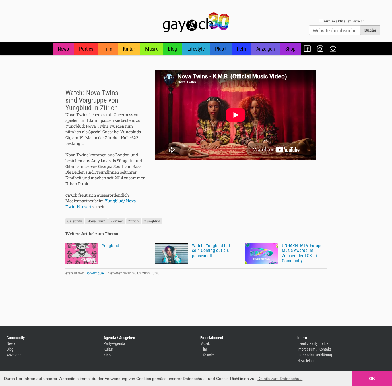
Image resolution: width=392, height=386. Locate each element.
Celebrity (74, 221)
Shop (290, 49)
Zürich (133, 221)
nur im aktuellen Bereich (344, 21)
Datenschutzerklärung (314, 355)
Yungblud (152, 221)
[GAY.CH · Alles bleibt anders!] (196, 22)
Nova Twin (96, 221)
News (63, 49)
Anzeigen (265, 49)
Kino (107, 355)
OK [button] (372, 378)
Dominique (94, 273)
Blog (172, 49)
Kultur (129, 49)
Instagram (320, 49)
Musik (151, 49)
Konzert (116, 221)
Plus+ (220, 49)
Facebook (307, 49)
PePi (241, 49)
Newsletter (333, 49)
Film (108, 49)
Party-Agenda (114, 343)
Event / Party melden (314, 343)
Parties (86, 49)
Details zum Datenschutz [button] (279, 378)
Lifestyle (196, 49)
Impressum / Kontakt (314, 349)
